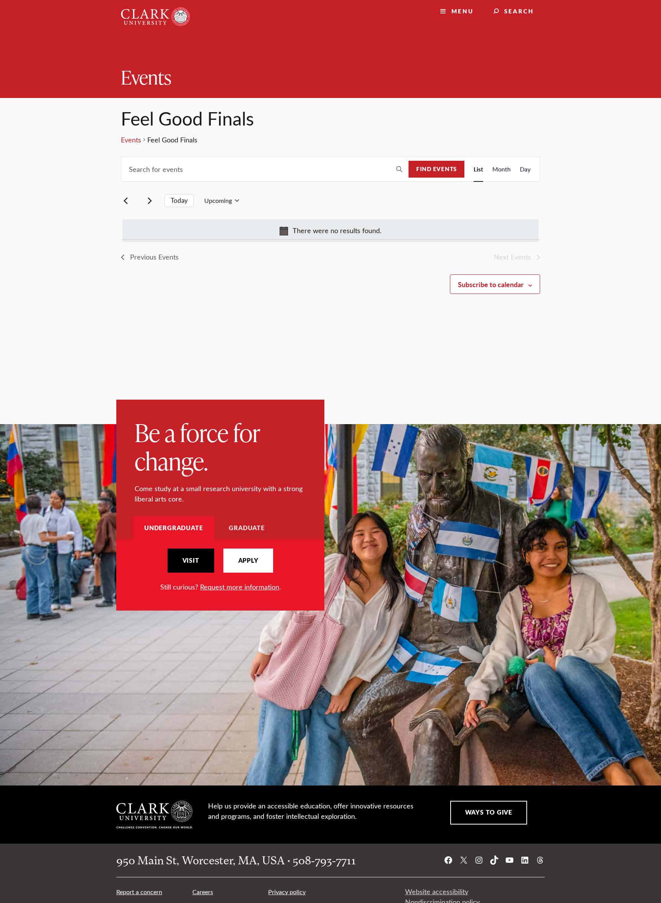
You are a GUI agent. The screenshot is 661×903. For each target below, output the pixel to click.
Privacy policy (287, 892)
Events (146, 77)
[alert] (330, 230)
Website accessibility (436, 891)
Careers (202, 892)
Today (179, 200)
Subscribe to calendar (491, 284)
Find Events (436, 169)
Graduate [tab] (246, 527)
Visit (190, 560)
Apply (248, 560)
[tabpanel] (220, 570)
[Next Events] (149, 200)
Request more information (239, 586)
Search (519, 11)
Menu (462, 11)
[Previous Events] (125, 200)
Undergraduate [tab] (173, 527)
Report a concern (139, 892)
